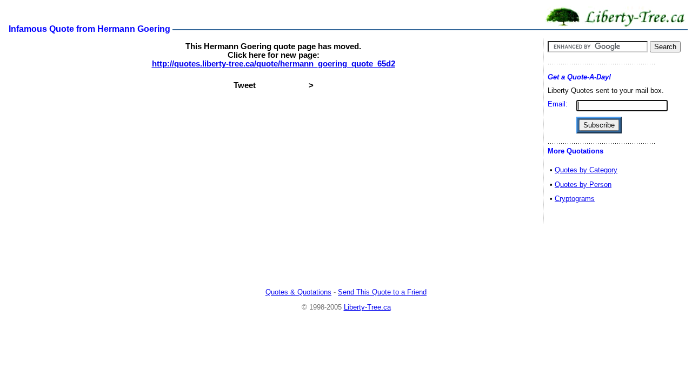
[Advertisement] (346, 256)
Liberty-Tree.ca (367, 307)
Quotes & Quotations (298, 292)
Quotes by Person (583, 184)
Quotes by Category (586, 170)
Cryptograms (575, 198)
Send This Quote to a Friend (382, 292)
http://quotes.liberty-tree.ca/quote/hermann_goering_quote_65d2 (273, 63)
